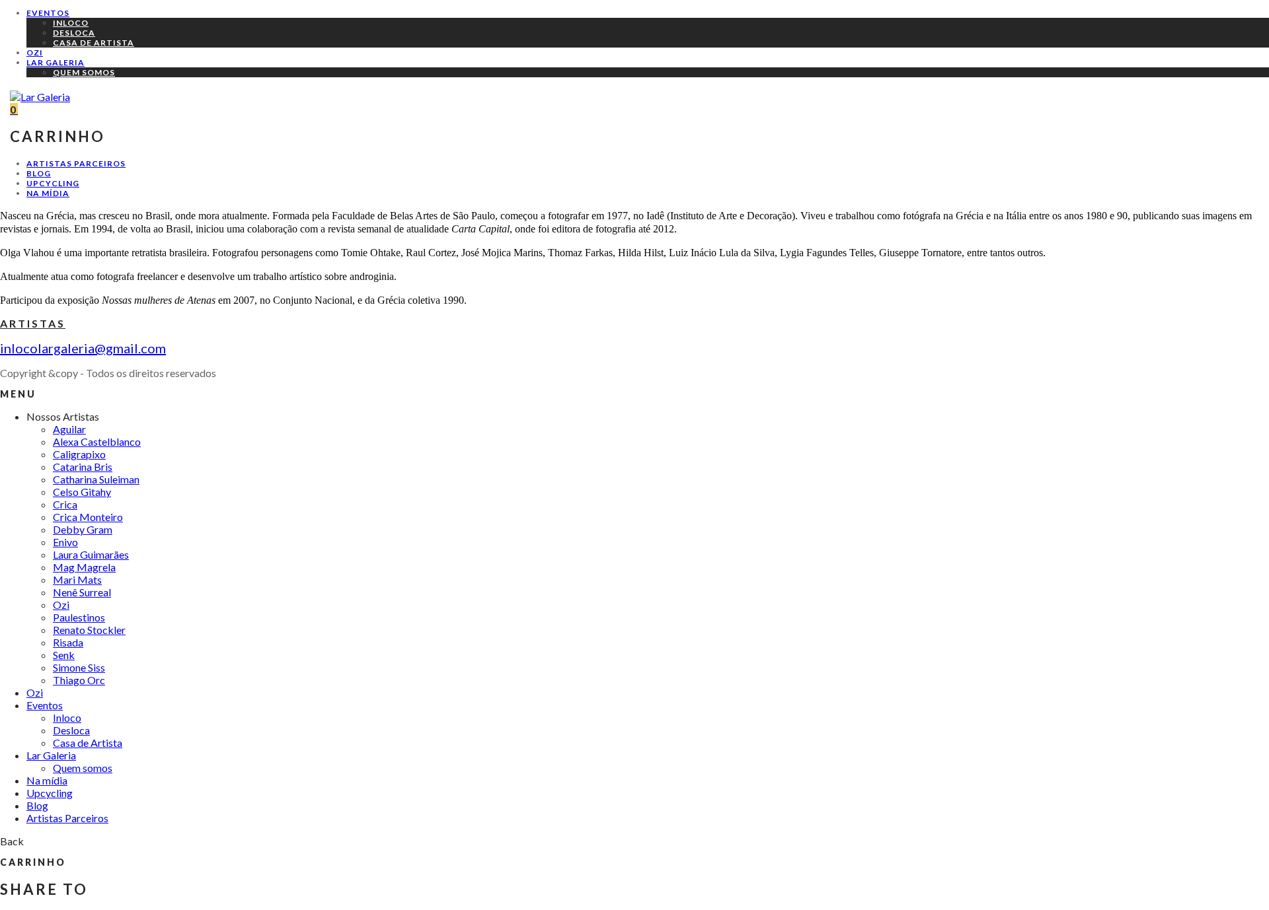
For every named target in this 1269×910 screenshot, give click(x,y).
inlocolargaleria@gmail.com (83, 348)
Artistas (32, 323)
